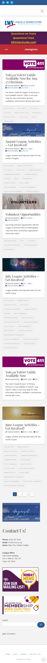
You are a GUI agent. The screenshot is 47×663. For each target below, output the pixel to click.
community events (30, 174)
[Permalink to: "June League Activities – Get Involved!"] (23, 413)
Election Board (25, 460)
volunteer (31, 241)
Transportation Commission (13, 335)
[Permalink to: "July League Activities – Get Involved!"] (23, 264)
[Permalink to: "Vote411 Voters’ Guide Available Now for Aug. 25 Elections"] (23, 64)
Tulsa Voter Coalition (30, 339)
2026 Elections (9, 108)
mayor (16, 179)
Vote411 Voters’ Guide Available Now (20, 374)
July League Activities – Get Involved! (22, 278)
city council (21, 108)
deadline (7, 313)
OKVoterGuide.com (23, 42)
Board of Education (24, 166)
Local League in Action (11, 322)
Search (5, 620)
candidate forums (10, 241)
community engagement (12, 174)
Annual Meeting (22, 447)
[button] (6, 49)
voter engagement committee (14, 486)
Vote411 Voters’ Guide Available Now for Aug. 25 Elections (21, 78)
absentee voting (22, 300)
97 (32, 494)
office (22, 241)
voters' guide (8, 121)
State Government (10, 187)
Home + (8, 654)
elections (7, 113)
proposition (36, 113)
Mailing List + (36, 654)
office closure (9, 326)
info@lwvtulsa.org (15, 542)
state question (9, 331)
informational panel (11, 318)
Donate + (24, 654)
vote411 (34, 117)
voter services (9, 249)
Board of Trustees (28, 451)
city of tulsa (34, 108)
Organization (27, 179)
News (22, 286)
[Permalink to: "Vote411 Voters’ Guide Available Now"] (23, 362)
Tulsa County (23, 117)
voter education (29, 343)
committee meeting (34, 170)
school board (24, 183)
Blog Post (24, 88)
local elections (9, 468)
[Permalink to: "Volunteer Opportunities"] (23, 201)
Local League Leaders (30, 322)
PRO (29, 659)
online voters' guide (21, 113)
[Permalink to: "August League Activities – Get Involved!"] (23, 129)
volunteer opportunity (12, 245)
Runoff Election (9, 117)
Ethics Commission (20, 313)
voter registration (32, 191)
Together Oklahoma (25, 331)
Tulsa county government (13, 191)
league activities (27, 318)
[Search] (41, 625)
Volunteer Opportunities (22, 214)
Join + (15, 654)
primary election (9, 473)
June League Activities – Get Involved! (22, 426)
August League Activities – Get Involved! (23, 143)
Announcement (13, 88)
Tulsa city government (27, 187)
